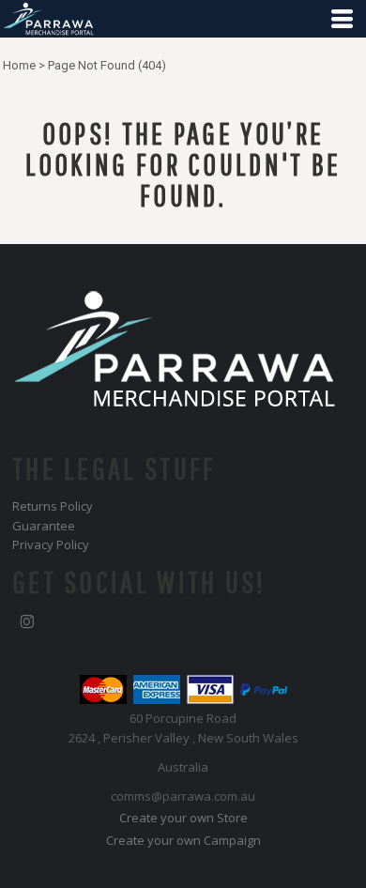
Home (19, 65)
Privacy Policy (50, 544)
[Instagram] (27, 622)
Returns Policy (52, 506)
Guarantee (43, 525)
